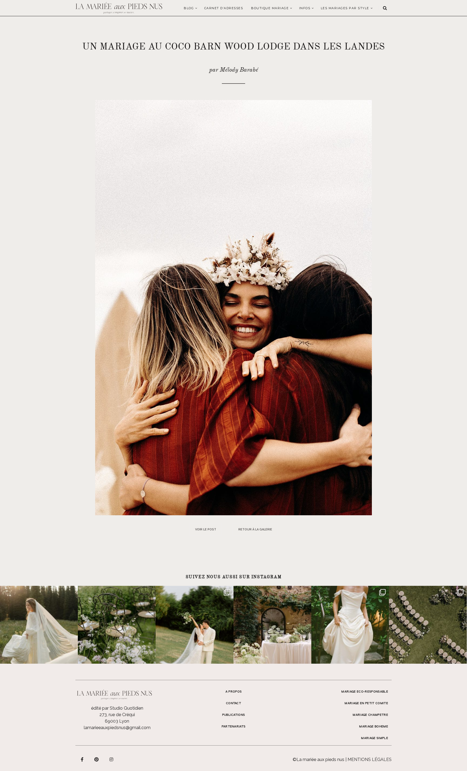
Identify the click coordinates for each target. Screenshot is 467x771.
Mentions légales (370, 759)
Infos (305, 8)
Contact (233, 703)
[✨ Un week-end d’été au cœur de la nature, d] (195, 625)
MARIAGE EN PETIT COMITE (366, 703)
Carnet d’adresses (223, 8)
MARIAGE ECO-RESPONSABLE (364, 692)
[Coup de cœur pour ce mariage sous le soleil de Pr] (350, 625)
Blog (189, 8)
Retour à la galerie (255, 529)
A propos (233, 692)
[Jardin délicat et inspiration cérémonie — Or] (428, 625)
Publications (233, 715)
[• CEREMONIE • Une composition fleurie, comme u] (117, 625)
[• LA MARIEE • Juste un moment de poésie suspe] (39, 625)
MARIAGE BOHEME (373, 727)
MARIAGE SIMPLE (374, 738)
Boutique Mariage (270, 8)
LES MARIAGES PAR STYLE (345, 8)
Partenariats (234, 727)
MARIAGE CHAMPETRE (370, 715)
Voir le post (205, 529)
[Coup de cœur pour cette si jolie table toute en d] (272, 625)
